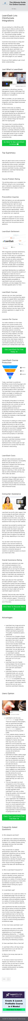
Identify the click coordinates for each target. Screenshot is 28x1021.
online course (11, 729)
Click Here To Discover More (14, 607)
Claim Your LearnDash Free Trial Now (14, 817)
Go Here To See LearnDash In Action (14, 143)
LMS (17, 934)
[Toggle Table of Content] (7, 979)
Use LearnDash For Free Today (14, 350)
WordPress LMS (10, 719)
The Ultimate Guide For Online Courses (17, 3)
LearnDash (5, 600)
